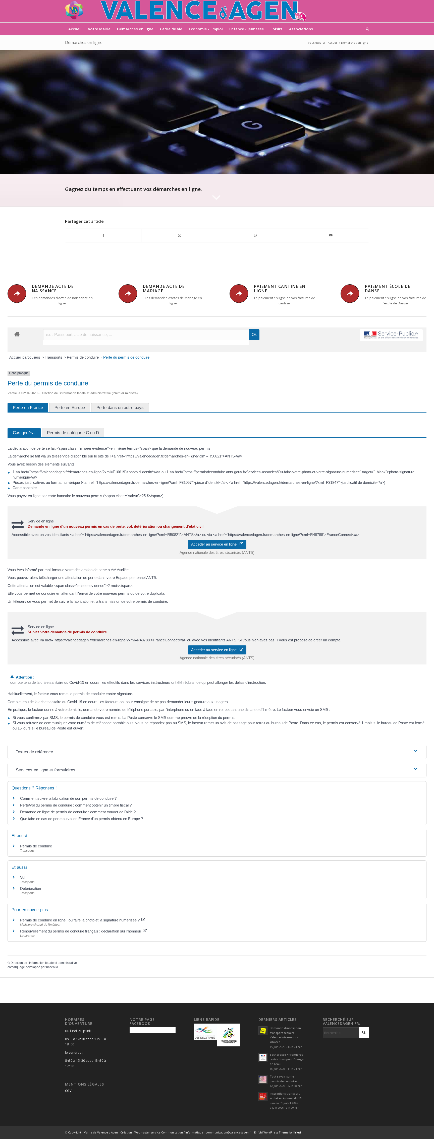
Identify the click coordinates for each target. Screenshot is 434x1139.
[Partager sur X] (179, 235)
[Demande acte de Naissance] (17, 293)
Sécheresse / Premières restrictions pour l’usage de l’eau (287, 1059)
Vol (22, 877)
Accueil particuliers (25, 357)
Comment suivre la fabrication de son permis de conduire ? (68, 798)
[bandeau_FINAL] (186, 11)
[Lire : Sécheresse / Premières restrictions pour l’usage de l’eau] (262, 1057)
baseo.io (52, 967)
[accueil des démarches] (17, 334)
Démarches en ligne (83, 42)
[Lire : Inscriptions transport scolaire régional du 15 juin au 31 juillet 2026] (262, 1096)
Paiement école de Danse (387, 289)
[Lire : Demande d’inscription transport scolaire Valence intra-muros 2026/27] (262, 1030)
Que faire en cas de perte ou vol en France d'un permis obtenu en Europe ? (81, 819)
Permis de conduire (83, 357)
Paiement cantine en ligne (279, 289)
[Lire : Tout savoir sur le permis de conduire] (262, 1079)
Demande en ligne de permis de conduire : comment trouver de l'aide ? (78, 812)
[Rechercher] (366, 29)
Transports (54, 357)
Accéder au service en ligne (215, 544)
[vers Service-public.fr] (391, 335)
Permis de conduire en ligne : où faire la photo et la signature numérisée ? (80, 920)
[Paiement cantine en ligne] (239, 293)
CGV (68, 1090)
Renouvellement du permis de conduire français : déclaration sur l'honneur (81, 931)
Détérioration (30, 888)
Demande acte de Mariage (164, 289)
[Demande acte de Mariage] (128, 293)
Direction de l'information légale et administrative (44, 963)
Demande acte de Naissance (53, 289)
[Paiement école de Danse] (350, 293)
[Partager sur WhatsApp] (255, 235)
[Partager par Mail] (331, 235)
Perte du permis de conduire (126, 357)
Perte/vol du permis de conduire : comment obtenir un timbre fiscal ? (76, 805)
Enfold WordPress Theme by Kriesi (277, 1132)
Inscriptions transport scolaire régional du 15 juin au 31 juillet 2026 (285, 1098)
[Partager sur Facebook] (103, 235)
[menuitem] (75, 29)
